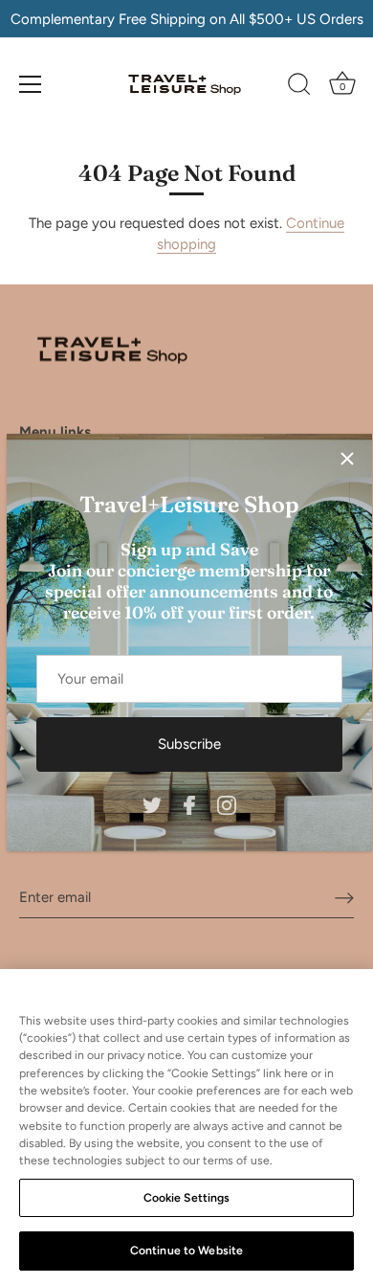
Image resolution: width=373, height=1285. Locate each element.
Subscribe (189, 744)
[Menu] (31, 84)
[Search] (299, 87)
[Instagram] (226, 803)
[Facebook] (189, 803)
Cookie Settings (186, 1197)
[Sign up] (344, 897)
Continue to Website (186, 1250)
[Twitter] (152, 803)
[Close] (347, 459)
